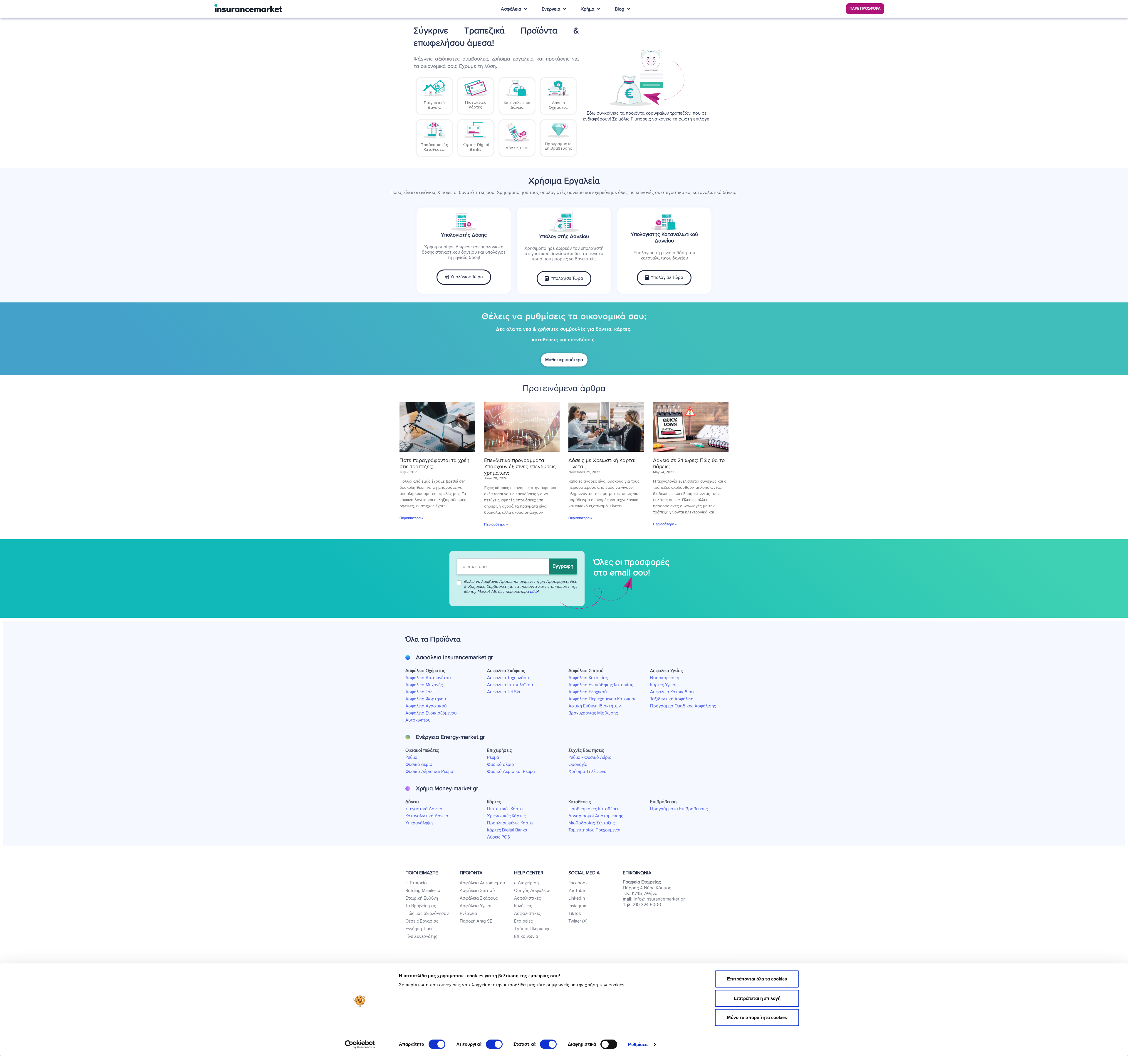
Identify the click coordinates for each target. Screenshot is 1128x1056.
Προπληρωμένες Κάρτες (510, 823)
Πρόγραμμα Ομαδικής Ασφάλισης (683, 706)
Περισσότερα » (411, 518)
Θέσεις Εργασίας (421, 921)
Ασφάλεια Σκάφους (479, 898)
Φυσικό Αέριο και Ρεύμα (429, 771)
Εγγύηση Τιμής (419, 929)
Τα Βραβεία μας (420, 906)
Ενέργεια (468, 913)
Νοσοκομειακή (664, 678)
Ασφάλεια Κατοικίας (588, 678)
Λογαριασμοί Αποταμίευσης (595, 816)
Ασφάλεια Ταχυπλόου (508, 678)
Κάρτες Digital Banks (507, 830)
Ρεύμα (411, 757)
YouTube (576, 890)
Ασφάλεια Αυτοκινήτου (428, 678)
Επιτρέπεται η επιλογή (757, 998)
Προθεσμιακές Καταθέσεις (594, 809)
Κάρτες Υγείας (663, 685)
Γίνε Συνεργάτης (421, 936)
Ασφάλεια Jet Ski (503, 692)
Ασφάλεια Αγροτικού (425, 706)
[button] (865, 8)
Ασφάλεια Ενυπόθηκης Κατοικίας (600, 685)
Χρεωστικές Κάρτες (506, 816)
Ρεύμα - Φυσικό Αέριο (590, 757)
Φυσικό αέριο (418, 764)
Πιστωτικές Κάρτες (505, 809)
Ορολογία (578, 764)
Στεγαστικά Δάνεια (423, 809)
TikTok (574, 913)
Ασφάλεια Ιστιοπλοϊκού (510, 685)
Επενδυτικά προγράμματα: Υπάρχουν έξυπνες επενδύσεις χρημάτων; (520, 467)
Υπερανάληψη (419, 823)
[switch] (494, 1044)
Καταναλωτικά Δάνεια (426, 816)
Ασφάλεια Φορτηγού (425, 699)
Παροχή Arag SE (476, 921)
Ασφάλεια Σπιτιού (477, 890)
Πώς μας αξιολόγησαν (427, 913)
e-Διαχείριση (526, 883)
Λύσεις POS (498, 837)
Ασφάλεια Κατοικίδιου (672, 692)
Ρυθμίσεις (638, 1044)
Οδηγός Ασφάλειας (532, 890)
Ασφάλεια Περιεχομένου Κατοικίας (602, 699)
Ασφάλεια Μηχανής (424, 685)
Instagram (578, 906)
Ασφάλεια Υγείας (476, 906)
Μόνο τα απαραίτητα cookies (757, 1017)
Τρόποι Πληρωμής (532, 929)
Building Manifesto (422, 890)
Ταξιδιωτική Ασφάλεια (672, 699)
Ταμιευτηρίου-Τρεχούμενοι (594, 830)
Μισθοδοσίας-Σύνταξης (591, 823)
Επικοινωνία (526, 936)
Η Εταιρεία (416, 883)
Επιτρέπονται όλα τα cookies (757, 978)
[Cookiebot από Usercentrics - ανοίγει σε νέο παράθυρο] (360, 1044)
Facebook (578, 883)
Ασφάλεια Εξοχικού (587, 692)
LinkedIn (576, 898)
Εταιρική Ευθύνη (421, 898)
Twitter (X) (578, 921)
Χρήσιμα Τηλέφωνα (587, 771)
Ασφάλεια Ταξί (419, 692)
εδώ (534, 592)
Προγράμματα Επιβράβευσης (679, 809)
